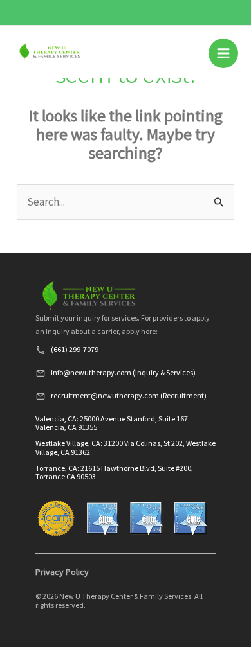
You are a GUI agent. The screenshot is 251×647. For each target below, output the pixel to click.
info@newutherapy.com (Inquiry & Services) (123, 372)
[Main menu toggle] (223, 53)
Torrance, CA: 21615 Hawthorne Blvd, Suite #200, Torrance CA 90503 (114, 472)
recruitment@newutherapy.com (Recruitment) (129, 395)
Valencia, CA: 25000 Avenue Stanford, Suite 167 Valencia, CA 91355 (111, 422)
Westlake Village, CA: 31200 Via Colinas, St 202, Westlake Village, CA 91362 (125, 447)
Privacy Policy (62, 572)
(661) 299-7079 (74, 349)
